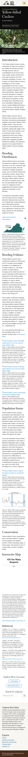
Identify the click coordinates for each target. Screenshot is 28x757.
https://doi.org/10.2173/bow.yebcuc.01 (12, 659)
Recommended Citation (7, 754)
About (4, 738)
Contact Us (6, 746)
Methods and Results (9, 742)
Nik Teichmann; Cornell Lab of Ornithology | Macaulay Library (13, 52)
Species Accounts (8, 740)
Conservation (6, 744)
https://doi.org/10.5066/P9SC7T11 (11, 637)
